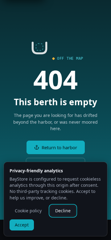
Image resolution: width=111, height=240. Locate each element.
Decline (63, 211)
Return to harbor (59, 147)
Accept (22, 225)
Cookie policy (28, 211)
